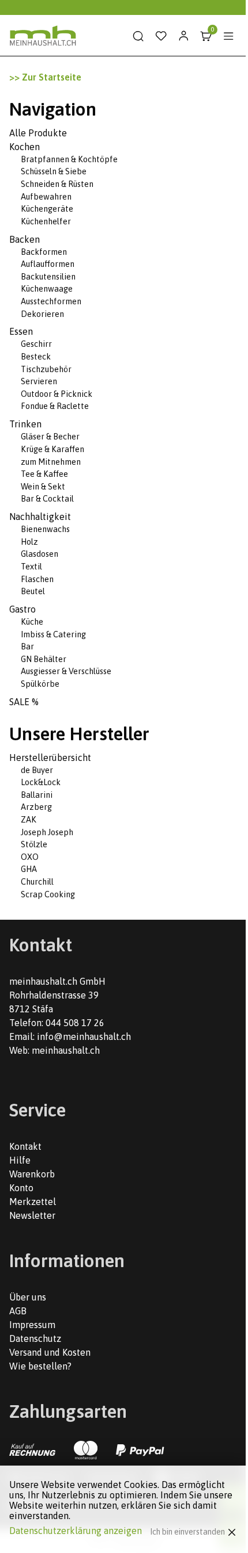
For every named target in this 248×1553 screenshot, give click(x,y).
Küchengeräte (47, 208)
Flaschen (37, 579)
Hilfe (20, 1160)
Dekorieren (42, 314)
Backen (24, 239)
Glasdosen (39, 554)
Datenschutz (35, 1338)
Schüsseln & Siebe (54, 171)
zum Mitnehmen (51, 461)
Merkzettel (32, 1201)
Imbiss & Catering (53, 634)
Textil (31, 566)
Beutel (33, 591)
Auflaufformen (47, 264)
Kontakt (25, 1146)
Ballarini (36, 795)
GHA (29, 869)
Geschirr (36, 344)
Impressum (32, 1324)
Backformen (44, 252)
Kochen (24, 146)
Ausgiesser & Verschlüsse (66, 671)
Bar (27, 646)
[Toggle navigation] (228, 36)
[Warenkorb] (206, 36)
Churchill (37, 881)
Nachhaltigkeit (40, 516)
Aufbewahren (46, 196)
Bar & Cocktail (47, 498)
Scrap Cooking (48, 894)
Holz (29, 541)
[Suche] (138, 36)
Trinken (25, 424)
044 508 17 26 (75, 1023)
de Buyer (37, 770)
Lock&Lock (41, 782)
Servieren (39, 381)
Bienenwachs (45, 529)
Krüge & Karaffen (52, 449)
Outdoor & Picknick (56, 394)
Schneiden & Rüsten (57, 184)
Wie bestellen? (40, 1366)
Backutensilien (48, 276)
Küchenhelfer (46, 221)
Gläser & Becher (50, 436)
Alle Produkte (38, 133)
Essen (21, 331)
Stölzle (34, 844)
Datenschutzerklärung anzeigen (75, 1530)
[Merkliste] (161, 36)
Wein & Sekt (43, 486)
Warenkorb (32, 1174)
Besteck (36, 356)
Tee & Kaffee (44, 474)
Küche (32, 621)
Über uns (27, 1297)
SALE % (24, 702)
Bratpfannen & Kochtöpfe (69, 159)
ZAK (28, 819)
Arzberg (36, 807)
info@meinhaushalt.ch (84, 1036)
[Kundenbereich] (183, 36)
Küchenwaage (47, 288)
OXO (30, 857)
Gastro (22, 609)
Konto (21, 1188)
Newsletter (32, 1215)
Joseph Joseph (47, 832)
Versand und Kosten (50, 1352)
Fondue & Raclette (55, 406)
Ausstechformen (51, 301)
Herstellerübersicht (50, 757)
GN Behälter (43, 659)
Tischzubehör (46, 369)
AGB (18, 1311)
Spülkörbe (40, 683)
